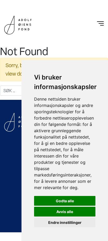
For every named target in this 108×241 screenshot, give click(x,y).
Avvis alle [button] (64, 211)
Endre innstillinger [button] (65, 222)
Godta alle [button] (65, 201)
